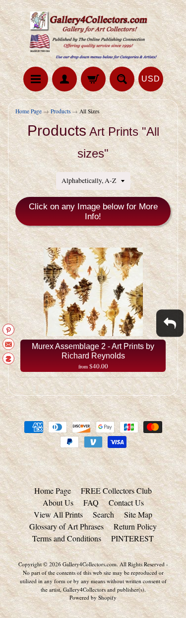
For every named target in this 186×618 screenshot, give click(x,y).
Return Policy (135, 526)
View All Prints (58, 514)
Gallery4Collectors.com (89, 564)
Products (60, 111)
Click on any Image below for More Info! (93, 211)
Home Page (28, 111)
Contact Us (126, 502)
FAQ (91, 502)
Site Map (138, 514)
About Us (58, 502)
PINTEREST (132, 538)
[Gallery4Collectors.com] (93, 35)
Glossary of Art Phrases (66, 526)
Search (103, 514)
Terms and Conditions (66, 538)
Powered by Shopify (93, 597)
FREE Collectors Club (116, 490)
